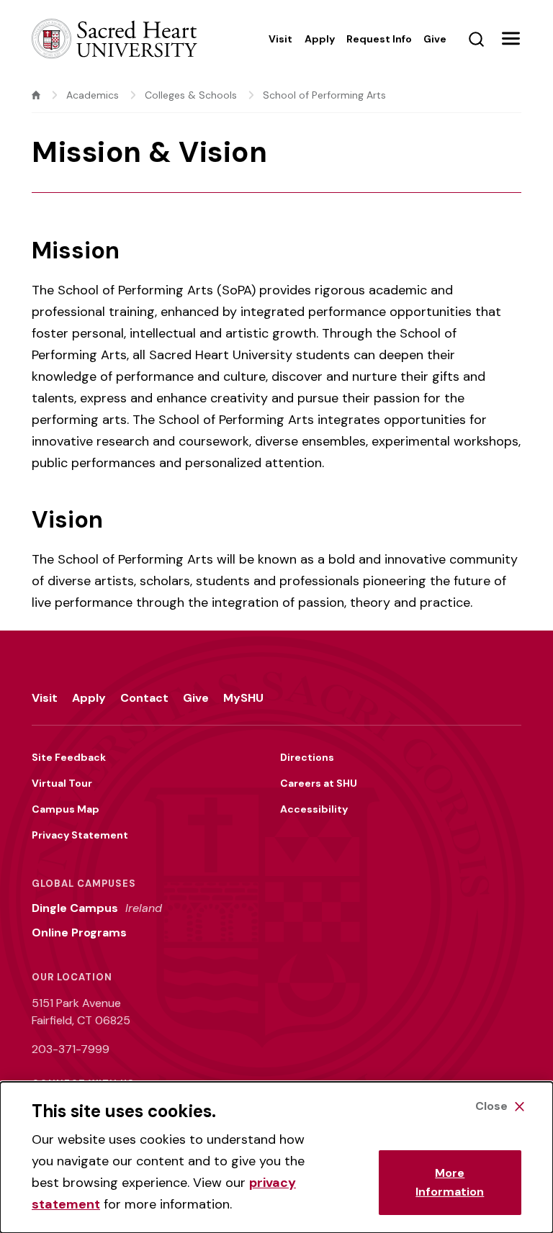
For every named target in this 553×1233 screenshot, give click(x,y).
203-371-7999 (70, 1049)
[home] (36, 95)
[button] (510, 39)
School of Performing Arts (324, 95)
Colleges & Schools (191, 95)
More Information (449, 1182)
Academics (92, 95)
